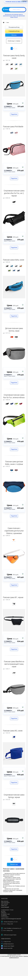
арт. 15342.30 (6, 599)
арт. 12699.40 (6, 262)
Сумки (7, 22)
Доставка (3, 911)
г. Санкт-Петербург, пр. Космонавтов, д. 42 (12, 928)
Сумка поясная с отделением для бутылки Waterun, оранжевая (14, 530)
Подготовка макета (5, 902)
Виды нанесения (4, 901)
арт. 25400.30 (6, 198)
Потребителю (4, 915)
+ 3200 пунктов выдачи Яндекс (9, 934)
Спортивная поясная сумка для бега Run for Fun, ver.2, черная (14, 193)
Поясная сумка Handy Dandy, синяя (14, 56)
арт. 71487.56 (6, 129)
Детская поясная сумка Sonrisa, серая (14, 329)
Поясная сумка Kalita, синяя (13, 260)
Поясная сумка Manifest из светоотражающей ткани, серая (14, 664)
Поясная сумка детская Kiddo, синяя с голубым (14, 462)
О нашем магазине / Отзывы (7, 909)
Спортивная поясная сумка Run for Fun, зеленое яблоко (14, 396)
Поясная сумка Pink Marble (13, 126)
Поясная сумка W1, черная (13, 597)
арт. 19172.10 (6, 333)
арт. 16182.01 (6, 466)
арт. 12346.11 (6, 669)
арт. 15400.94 (6, 399)
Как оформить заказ (5, 914)
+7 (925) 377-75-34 (6, 941)
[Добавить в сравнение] (23, 103)
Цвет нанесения (4, 904)
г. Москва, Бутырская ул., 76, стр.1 (10, 921)
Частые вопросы (4, 916)
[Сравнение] (25, 1)
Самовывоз (3, 912)
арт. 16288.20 (6, 535)
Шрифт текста (4, 905)
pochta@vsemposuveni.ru (8, 943)
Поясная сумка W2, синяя (12, 731)
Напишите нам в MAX (7, 948)
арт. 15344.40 (6, 733)
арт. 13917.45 (6, 60)
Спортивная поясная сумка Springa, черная (14, 796)
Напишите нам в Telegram (8, 946)
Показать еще (14, 864)
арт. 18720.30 (6, 799)
